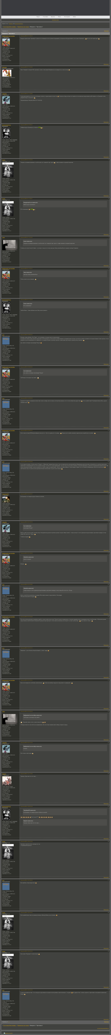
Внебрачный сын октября (8, 36)
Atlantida (4, 93)
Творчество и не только (23, 26)
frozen (3, 160)
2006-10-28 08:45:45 (28, 334)
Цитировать (106, 64)
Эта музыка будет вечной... (9, 26)
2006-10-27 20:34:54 (28, 237)
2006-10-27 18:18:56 (28, 67)
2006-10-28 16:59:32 (28, 680)
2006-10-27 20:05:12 (28, 124)
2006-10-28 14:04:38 (28, 553)
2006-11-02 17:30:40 (28, 773)
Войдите (11, 23)
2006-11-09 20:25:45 (28, 912)
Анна (3, 237)
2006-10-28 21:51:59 (28, 742)
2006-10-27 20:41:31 (28, 268)
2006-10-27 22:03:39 (28, 299)
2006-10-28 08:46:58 (28, 398)
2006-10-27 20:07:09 (28, 159)
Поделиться (23, 35)
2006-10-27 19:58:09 (28, 93)
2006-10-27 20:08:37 (28, 198)
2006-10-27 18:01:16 (28, 35)
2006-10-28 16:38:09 (28, 584)
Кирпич (4, 773)
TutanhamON (5, 494)
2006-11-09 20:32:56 (28, 951)
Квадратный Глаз (6, 125)
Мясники (4, 67)
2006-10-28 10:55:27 (28, 493)
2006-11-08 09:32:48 (28, 806)
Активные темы (55, 19)
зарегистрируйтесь (19, 23)
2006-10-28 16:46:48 (28, 616)
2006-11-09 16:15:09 (28, 841)
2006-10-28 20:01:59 (28, 711)
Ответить (106, 31)
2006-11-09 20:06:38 (28, 880)
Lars (3, 334)
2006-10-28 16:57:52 (28, 647)
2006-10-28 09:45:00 (28, 461)
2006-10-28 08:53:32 (28, 430)
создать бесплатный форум (103, 1028)
